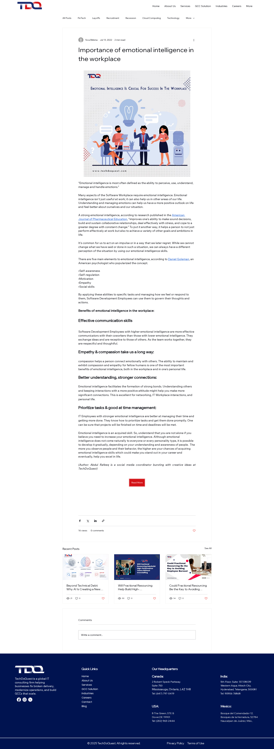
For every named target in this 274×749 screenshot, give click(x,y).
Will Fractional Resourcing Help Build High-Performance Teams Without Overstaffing (135, 587)
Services (87, 685)
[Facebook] (19, 700)
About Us (87, 680)
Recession (130, 18)
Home (85, 676)
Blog (84, 706)
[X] (30, 700)
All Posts (66, 18)
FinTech (82, 18)
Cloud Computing (151, 18)
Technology (173, 18)
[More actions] (194, 40)
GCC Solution (90, 689)
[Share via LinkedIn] (95, 520)
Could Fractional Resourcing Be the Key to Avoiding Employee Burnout (188, 587)
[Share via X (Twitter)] (87, 520)
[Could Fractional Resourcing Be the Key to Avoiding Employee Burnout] (188, 567)
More (188, 18)
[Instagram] (25, 700)
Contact (87, 702)
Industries (88, 693)
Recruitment (112, 18)
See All (208, 548)
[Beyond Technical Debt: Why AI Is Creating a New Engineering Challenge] (85, 567)
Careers (86, 697)
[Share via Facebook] (79, 520)
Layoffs (96, 18)
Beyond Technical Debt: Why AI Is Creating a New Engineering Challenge (83, 587)
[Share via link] (103, 520)
